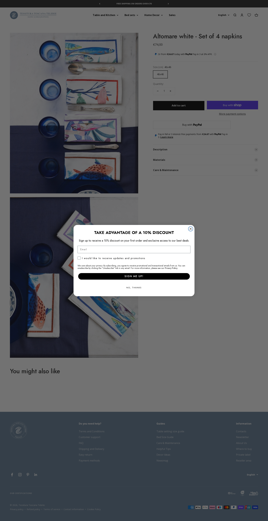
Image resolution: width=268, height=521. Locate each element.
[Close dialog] (190, 228)
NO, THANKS (134, 287)
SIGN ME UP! (134, 276)
